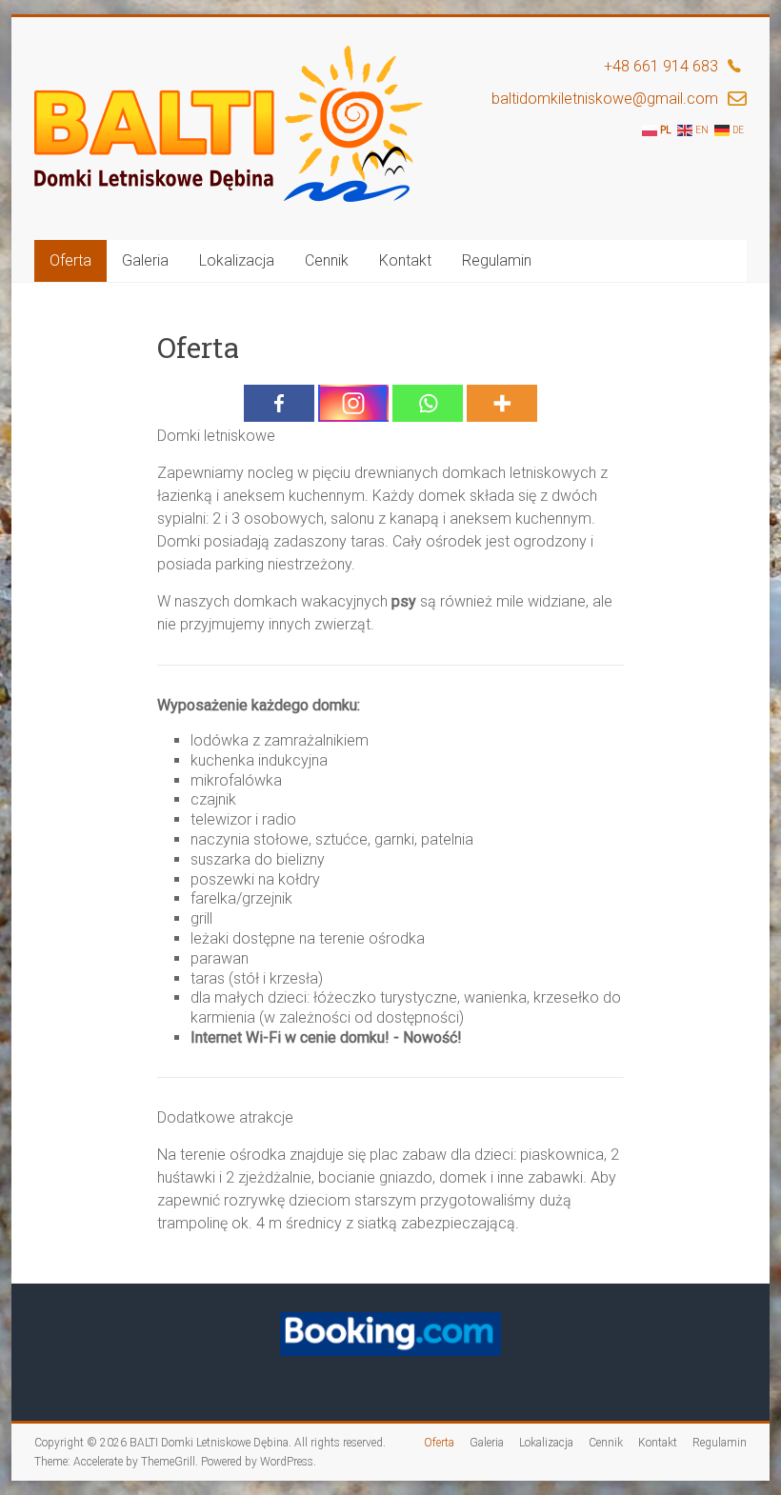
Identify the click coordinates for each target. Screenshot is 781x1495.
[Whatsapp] (427, 403)
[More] (502, 403)
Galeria (145, 260)
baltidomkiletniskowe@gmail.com (604, 99)
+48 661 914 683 (661, 66)
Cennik (327, 260)
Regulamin (496, 260)
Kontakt (405, 260)
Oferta (70, 260)
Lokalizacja (236, 260)
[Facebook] (279, 403)
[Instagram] (353, 403)
